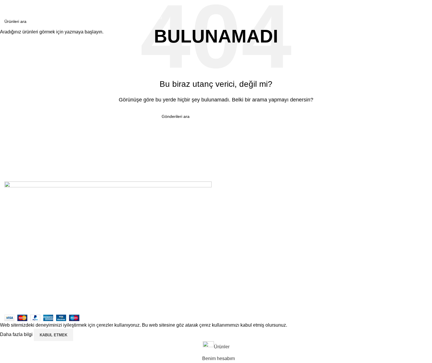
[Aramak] (425, 6)
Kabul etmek (53, 335)
